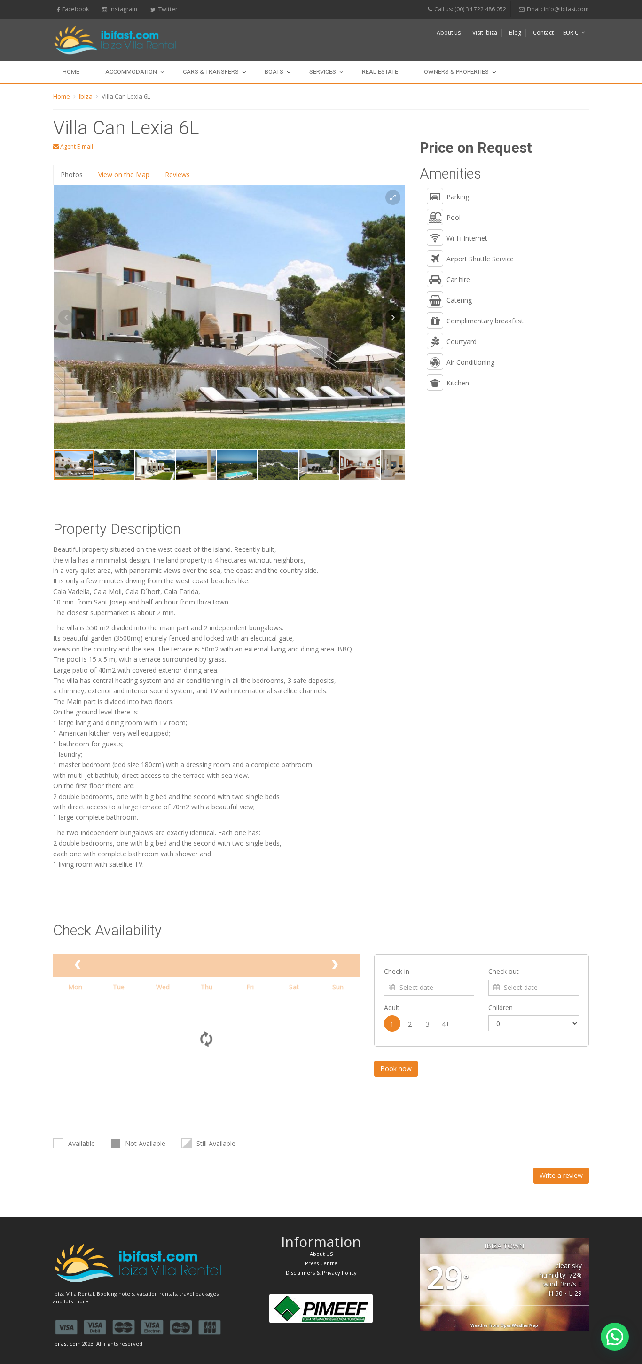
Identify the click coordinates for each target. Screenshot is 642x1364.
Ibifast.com (67, 1343)
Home (71, 71)
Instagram (123, 9)
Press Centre (321, 1263)
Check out (503, 971)
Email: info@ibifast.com (558, 9)
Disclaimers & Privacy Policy (321, 1272)
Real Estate (380, 71)
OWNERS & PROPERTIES (456, 71)
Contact (543, 33)
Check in (396, 971)
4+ (446, 1023)
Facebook (75, 9)
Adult (391, 1007)
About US (321, 1253)
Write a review (561, 1175)
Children (500, 1007)
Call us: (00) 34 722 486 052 (470, 9)
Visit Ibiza (484, 33)
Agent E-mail (76, 146)
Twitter (168, 9)
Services (322, 71)
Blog (515, 33)
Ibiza (86, 96)
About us (449, 33)
